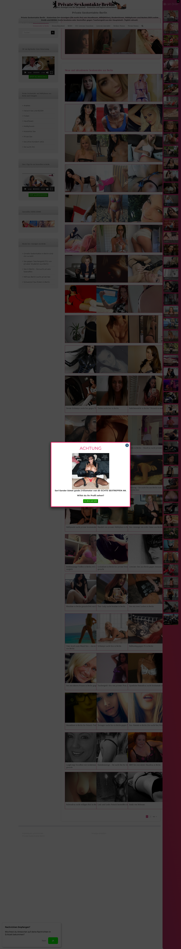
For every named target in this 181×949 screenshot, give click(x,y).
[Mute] (101, 481)
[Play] (75, 481)
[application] (90, 474)
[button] (90, 474)
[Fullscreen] (105, 481)
